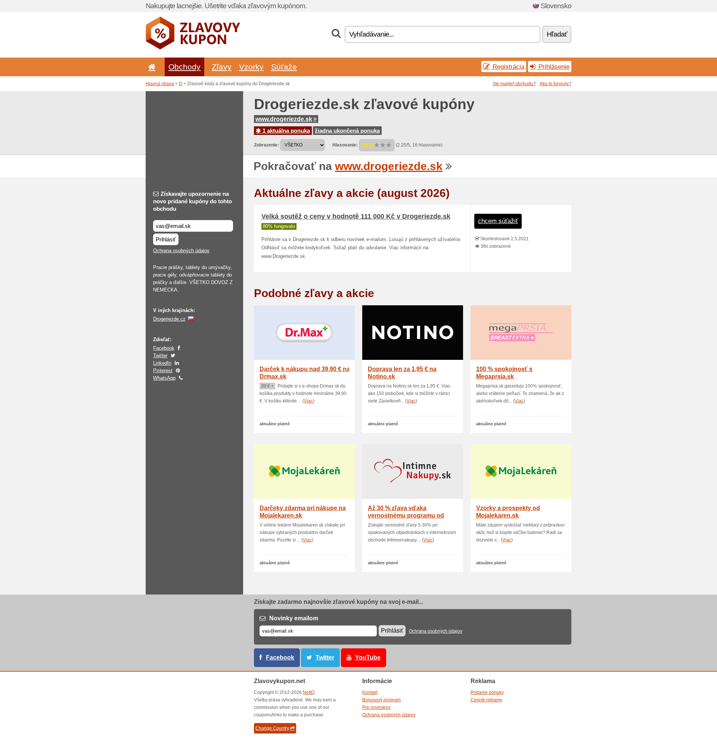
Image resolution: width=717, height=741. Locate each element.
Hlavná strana (160, 83)
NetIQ (308, 692)
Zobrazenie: (266, 145)
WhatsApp (164, 378)
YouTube (368, 657)
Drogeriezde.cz (169, 319)
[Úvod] (150, 66)
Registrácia (507, 66)
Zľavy (222, 66)
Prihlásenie (553, 66)
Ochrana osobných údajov (181, 250)
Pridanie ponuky (487, 692)
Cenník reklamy (486, 700)
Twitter (160, 355)
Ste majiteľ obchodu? (514, 83)
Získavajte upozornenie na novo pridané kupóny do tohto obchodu (192, 201)
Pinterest (163, 370)
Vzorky (251, 66)
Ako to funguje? (555, 83)
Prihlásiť (166, 239)
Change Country (272, 728)
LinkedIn (162, 363)
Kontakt (370, 692)
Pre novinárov (376, 707)
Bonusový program (381, 700)
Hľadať (557, 34)
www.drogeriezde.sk (283, 119)
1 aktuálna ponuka (285, 130)
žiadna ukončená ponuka (347, 130)
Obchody (184, 66)
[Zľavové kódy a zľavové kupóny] (193, 47)
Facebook (163, 348)
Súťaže (284, 66)
